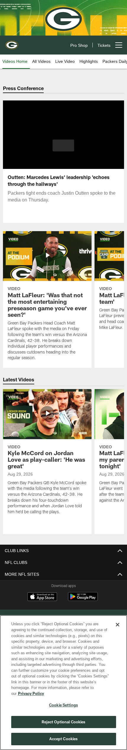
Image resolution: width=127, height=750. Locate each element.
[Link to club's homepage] (12, 42)
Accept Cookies (63, 738)
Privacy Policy (76, 693)
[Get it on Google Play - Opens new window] (82, 599)
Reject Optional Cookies (64, 721)
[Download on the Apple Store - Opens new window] (42, 597)
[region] (63, 685)
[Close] (117, 630)
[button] (63, 145)
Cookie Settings (63, 705)
